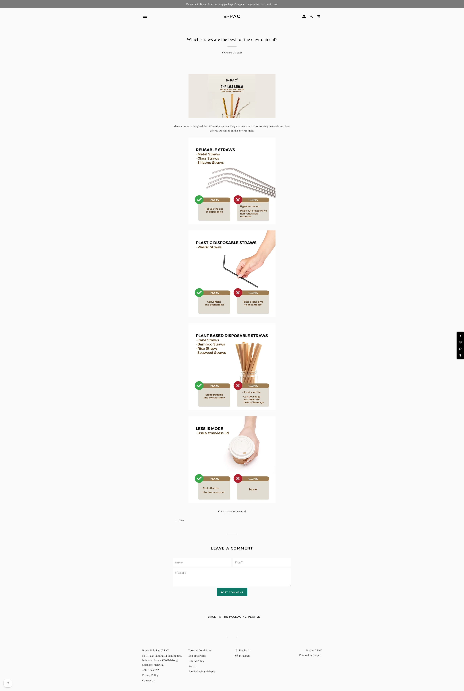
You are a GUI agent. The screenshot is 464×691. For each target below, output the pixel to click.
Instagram (244, 655)
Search (192, 666)
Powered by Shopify (310, 655)
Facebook (244, 650)
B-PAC (232, 16)
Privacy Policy (150, 675)
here (227, 511)
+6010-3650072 (150, 670)
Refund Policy (196, 661)
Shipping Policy (197, 655)
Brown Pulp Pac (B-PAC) (155, 650)
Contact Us (148, 680)
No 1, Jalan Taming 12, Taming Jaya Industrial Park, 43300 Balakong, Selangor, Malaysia (162, 660)
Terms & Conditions (199, 650)
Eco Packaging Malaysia (201, 671)
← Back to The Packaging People (232, 616)
